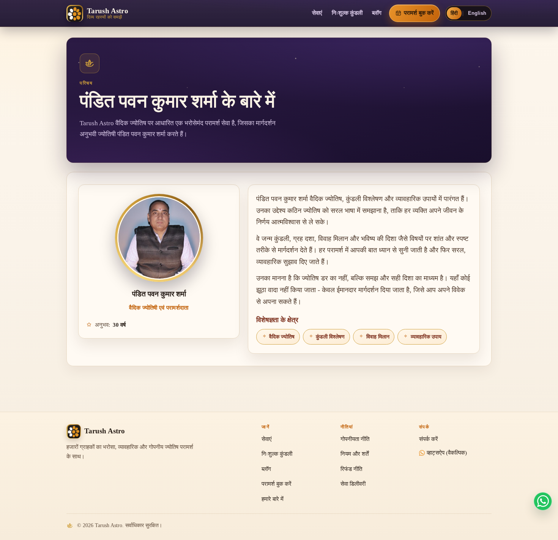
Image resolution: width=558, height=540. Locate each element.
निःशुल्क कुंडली (347, 13)
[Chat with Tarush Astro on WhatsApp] (543, 501)
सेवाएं (317, 13)
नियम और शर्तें (354, 454)
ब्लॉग (376, 13)
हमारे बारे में (273, 499)
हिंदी (454, 13)
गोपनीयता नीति (354, 439)
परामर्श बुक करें (277, 484)
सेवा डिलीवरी (353, 484)
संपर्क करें (428, 439)
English (477, 13)
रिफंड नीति (351, 469)
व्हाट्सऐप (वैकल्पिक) (447, 453)
